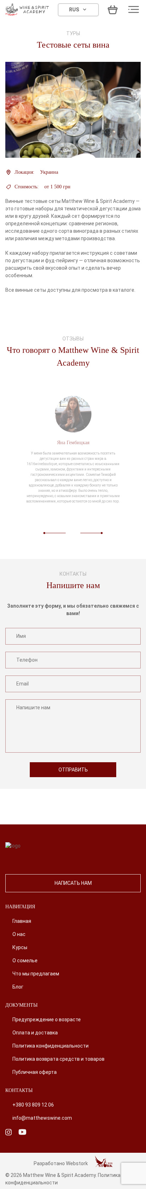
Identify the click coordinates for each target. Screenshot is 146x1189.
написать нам (73, 883)
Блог (17, 987)
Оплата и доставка (35, 1032)
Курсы (19, 947)
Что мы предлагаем (35, 974)
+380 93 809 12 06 (33, 1105)
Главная (21, 921)
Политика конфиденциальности (50, 1046)
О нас (19, 934)
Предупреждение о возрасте (46, 1019)
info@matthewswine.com (42, 1118)
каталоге (123, 290)
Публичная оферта (34, 1072)
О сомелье (25, 960)
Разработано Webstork (61, 1163)
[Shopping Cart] (113, 9)
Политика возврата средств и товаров (58, 1059)
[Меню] (134, 9)
